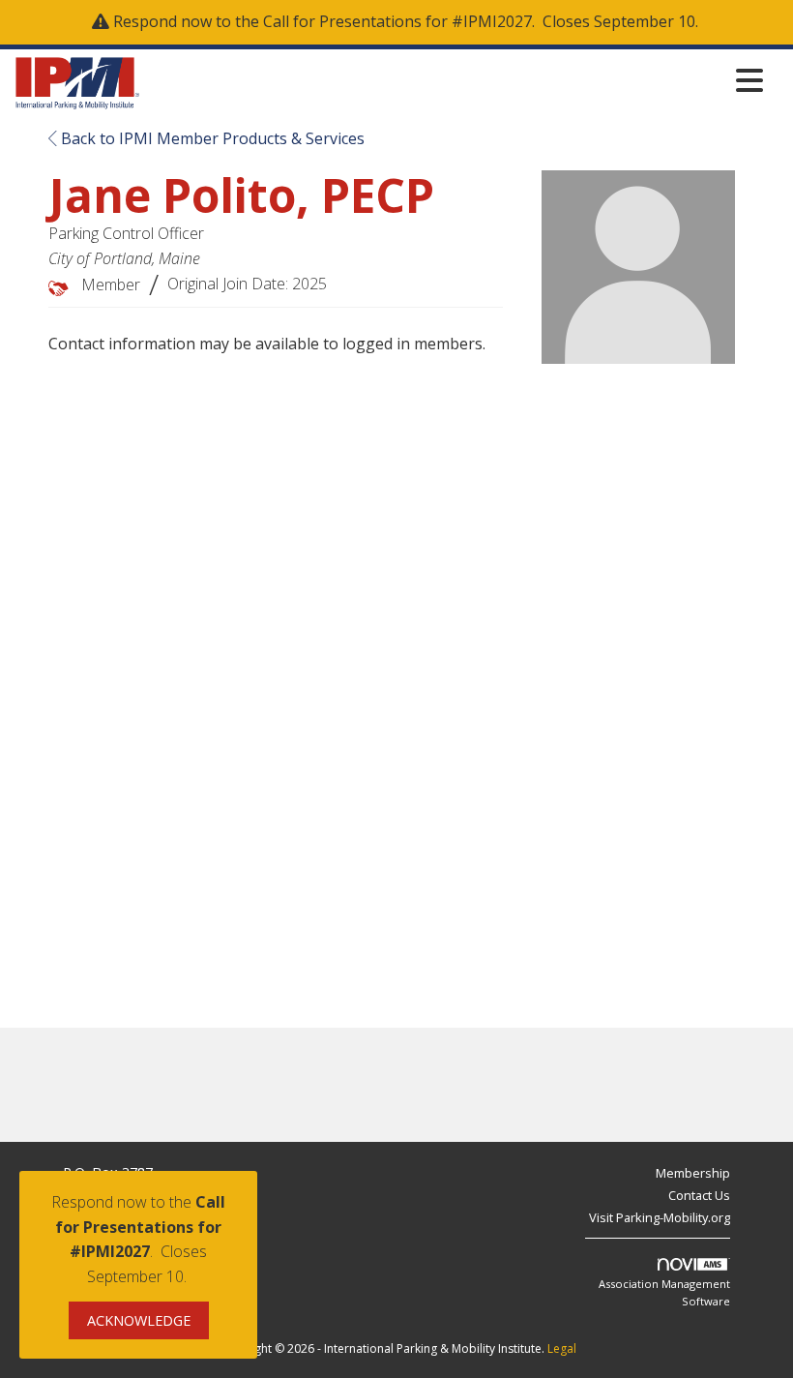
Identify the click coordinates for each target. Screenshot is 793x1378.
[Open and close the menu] (457, 79)
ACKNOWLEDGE (139, 1320)
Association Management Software (664, 1292)
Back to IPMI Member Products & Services (211, 138)
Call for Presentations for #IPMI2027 (397, 21)
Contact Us (699, 1195)
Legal (561, 1348)
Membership (693, 1173)
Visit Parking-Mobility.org (659, 1217)
